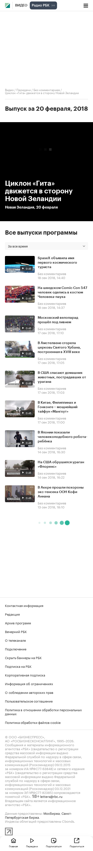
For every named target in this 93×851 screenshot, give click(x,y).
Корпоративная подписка (25, 674)
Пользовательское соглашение (29, 700)
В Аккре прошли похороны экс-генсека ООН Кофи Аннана (61, 492)
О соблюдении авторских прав (29, 692)
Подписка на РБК (18, 666)
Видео (21, 5)
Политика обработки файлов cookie (33, 722)
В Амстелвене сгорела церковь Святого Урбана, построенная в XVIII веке (59, 347)
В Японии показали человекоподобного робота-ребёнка (62, 437)
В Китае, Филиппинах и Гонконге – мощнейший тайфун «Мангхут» (57, 407)
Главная (13, 846)
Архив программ (18, 622)
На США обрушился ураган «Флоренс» (61, 464)
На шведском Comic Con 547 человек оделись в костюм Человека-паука (62, 292)
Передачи (23, 89)
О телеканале (15, 640)
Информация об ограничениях (29, 683)
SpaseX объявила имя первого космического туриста (57, 262)
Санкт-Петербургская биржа (38, 815)
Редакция (12, 613)
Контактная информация (24, 605)
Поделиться (77, 846)
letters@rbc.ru (51, 796)
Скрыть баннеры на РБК (23, 657)
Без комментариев (46, 89)
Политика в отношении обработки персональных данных (43, 711)
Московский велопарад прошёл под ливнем (58, 320)
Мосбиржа (51, 813)
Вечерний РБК (16, 631)
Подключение (15, 648)
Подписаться (54, 846)
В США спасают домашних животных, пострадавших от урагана (62, 377)
